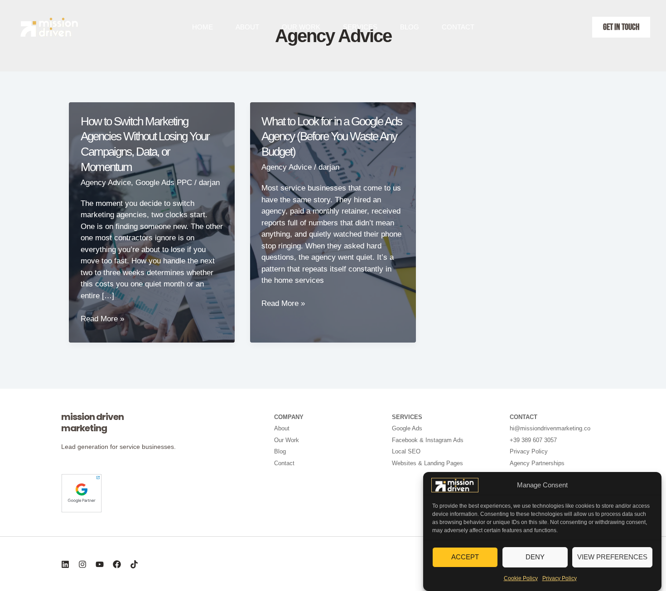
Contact (458, 27)
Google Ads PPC (163, 182)
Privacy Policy (559, 578)
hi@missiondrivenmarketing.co (550, 428)
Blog (409, 27)
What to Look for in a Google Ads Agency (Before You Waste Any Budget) (331, 136)
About (247, 27)
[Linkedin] (65, 564)
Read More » (102, 319)
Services (360, 27)
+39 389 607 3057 (533, 440)
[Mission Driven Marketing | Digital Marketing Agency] (455, 484)
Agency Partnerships (537, 463)
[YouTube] (100, 564)
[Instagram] (82, 564)
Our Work (301, 27)
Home (202, 27)
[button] (621, 27)
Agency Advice (106, 182)
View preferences (612, 557)
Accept (465, 557)
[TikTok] (134, 564)
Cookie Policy (521, 578)
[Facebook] (117, 564)
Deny (535, 557)
